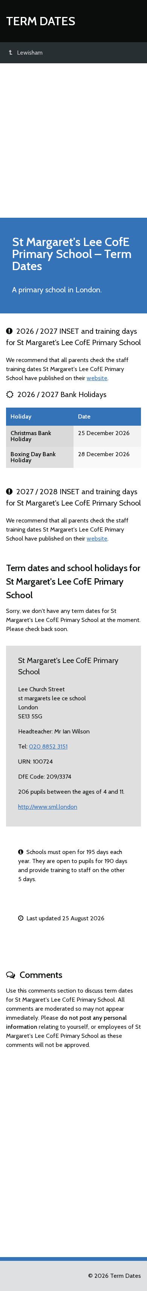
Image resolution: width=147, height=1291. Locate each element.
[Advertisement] (73, 140)
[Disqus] (73, 1150)
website (97, 378)
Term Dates (40, 21)
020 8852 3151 (48, 746)
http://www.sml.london (47, 806)
